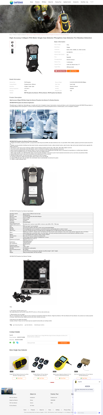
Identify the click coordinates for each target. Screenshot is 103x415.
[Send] (99, 412)
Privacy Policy (67, 409)
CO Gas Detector (12, 405)
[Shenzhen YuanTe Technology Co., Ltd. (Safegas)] (16, 2)
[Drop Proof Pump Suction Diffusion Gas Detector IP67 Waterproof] (34, 75)
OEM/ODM (53, 400)
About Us (50, 2)
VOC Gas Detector (13, 402)
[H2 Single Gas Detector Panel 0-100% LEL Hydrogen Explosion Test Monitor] (62, 363)
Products (37, 2)
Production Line (54, 397)
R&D (52, 402)
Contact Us (75, 2)
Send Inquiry (64, 342)
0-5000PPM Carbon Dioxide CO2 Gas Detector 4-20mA (40, 375)
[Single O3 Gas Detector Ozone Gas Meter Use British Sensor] (19, 363)
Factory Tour (58, 2)
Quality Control (67, 2)
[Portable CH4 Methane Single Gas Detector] (83, 363)
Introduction (32, 397)
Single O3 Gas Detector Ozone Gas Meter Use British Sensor (19, 375)
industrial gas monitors (39, 324)
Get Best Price (61, 71)
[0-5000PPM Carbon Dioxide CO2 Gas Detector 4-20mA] (40, 363)
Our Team (32, 405)
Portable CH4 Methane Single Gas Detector (83, 374)
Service (31, 402)
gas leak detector (28, 324)
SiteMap (57, 409)
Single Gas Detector (13, 400)
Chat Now (83, 2)
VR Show (44, 2)
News (49, 409)
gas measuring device (18, 324)
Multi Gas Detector (13, 397)
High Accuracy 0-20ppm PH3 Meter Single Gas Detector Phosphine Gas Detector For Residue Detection (47, 34)
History (31, 400)
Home (31, 2)
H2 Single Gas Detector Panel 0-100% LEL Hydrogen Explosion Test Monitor (62, 375)
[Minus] (99, 382)
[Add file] (75, 412)
